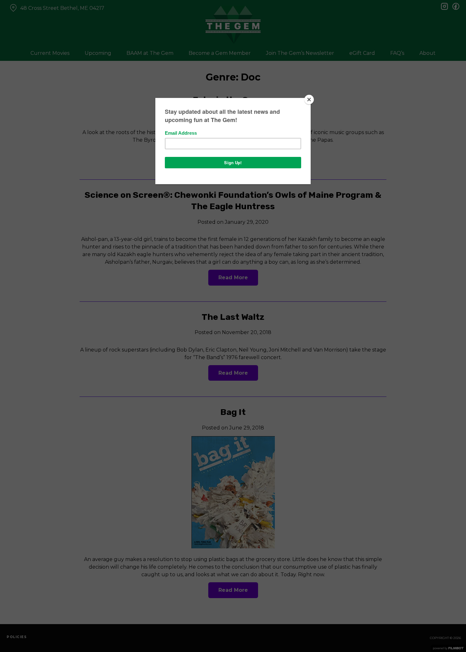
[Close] (309, 99)
